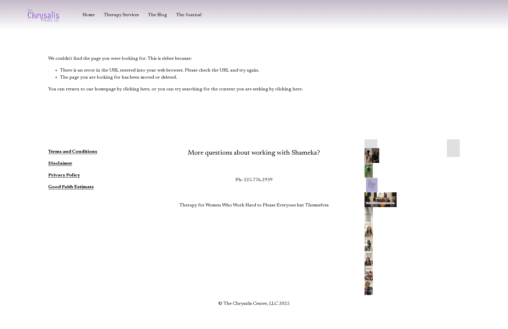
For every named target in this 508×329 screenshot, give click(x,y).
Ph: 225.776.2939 (254, 180)
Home (89, 15)
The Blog (157, 15)
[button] (371, 148)
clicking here (136, 89)
